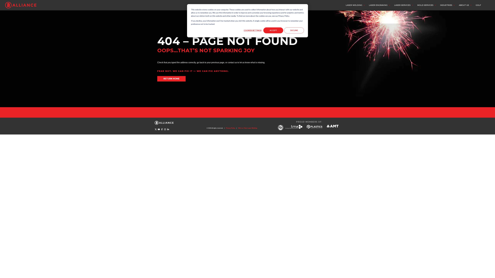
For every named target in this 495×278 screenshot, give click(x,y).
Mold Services (425, 5)
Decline (294, 30)
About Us (464, 5)
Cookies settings (252, 30)
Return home (171, 78)
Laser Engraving (378, 5)
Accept (273, 30)
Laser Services (402, 5)
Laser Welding (354, 5)
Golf (478, 5)
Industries (446, 5)
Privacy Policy (230, 128)
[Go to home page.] (20, 5)
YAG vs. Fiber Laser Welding (247, 128)
